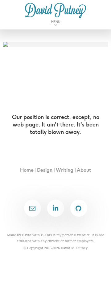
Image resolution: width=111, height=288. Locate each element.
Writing (64, 169)
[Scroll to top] (100, 272)
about (84, 169)
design (44, 169)
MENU (55, 22)
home (27, 169)
